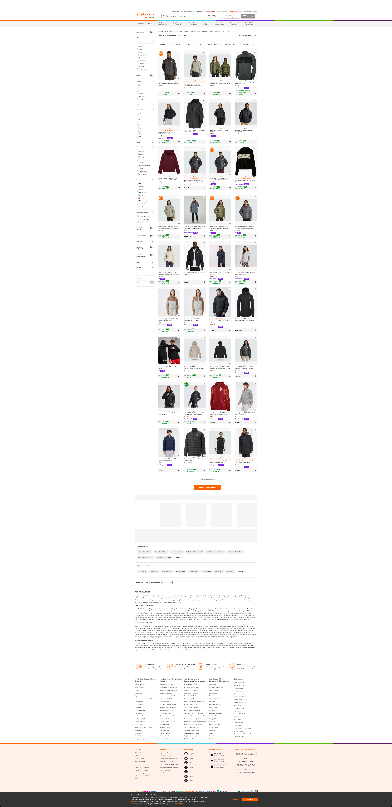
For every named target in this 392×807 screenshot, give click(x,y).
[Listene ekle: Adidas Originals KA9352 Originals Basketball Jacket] (229, 429)
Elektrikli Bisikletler (140, 684)
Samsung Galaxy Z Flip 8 (240, 731)
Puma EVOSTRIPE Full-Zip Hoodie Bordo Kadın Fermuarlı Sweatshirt (167, 179)
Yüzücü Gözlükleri (140, 736)
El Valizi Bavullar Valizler (190, 704)
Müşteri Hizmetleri (222, 11)
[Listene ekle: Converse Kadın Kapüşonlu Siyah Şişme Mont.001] (178, 383)
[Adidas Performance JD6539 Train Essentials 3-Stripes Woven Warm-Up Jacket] (195, 397)
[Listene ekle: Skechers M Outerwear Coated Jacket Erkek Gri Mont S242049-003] (204, 197)
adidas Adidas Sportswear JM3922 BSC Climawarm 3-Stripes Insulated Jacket (168, 82)
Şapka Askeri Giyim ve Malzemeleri (194, 716)
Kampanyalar (199, 11)
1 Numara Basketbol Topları (191, 727)
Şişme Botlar (212, 684)
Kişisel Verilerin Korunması (142, 767)
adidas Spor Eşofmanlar (166, 719)
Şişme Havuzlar (139, 701)
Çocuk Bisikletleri (139, 687)
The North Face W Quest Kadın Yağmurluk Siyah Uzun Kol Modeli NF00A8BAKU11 (244, 319)
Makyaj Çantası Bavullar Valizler (193, 710)
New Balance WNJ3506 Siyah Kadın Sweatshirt (245, 181)
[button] (169, 93)
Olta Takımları (138, 713)
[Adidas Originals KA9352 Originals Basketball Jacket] (220, 443)
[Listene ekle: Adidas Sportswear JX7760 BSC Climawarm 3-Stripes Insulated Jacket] (178, 197)
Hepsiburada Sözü (239, 682)
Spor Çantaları (213, 719)
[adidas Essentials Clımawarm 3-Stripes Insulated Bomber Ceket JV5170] (195, 66)
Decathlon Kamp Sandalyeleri (168, 704)
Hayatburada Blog (164, 753)
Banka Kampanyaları (165, 773)
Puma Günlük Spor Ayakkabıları (168, 690)
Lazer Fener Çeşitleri (190, 696)
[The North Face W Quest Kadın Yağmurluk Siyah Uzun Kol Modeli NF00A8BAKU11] (246, 302)
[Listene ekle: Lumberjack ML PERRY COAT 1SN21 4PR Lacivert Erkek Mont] (178, 429)
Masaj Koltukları (213, 707)
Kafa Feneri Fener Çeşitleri (191, 693)
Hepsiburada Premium (235, 11)
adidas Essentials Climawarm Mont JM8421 (219, 130)
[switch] (152, 32)
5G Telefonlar (237, 719)
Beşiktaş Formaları (140, 721)
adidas (141, 46)
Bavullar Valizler (139, 693)
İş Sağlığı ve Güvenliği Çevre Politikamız (145, 776)
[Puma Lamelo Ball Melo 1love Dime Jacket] (169, 351)
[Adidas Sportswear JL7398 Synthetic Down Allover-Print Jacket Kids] (220, 66)
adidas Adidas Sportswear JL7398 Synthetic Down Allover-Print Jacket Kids (219, 82)
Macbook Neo (238, 705)
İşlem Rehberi (163, 776)
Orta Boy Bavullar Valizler (191, 690)
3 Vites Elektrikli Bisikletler (191, 699)
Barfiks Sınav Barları (140, 716)
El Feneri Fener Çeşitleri (190, 684)
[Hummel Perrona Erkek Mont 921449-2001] (220, 302)
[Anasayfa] (159, 31)
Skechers (141, 66)
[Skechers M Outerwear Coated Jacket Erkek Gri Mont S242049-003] (195, 210)
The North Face (143, 58)
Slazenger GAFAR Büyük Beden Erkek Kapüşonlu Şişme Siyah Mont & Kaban (219, 367)
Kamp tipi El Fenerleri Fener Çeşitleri (194, 701)
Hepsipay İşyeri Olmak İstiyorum (168, 758)
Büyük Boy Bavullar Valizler (191, 687)
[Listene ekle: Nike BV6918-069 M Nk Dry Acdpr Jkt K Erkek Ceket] (255, 52)
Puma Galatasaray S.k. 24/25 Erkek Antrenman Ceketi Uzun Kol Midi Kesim (219, 413)
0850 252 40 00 (245, 765)
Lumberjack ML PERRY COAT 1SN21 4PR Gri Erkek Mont (245, 413)
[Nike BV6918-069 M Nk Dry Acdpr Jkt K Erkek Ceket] (246, 66)
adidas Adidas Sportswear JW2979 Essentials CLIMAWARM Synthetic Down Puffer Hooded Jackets (219, 227)
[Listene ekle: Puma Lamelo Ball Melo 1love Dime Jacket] (178, 337)
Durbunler (212, 721)
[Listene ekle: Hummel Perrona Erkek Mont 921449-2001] (229, 289)
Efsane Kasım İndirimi (240, 694)
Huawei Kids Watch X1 (240, 696)
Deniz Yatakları (213, 736)
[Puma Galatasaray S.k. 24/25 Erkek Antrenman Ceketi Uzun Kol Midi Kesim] (220, 397)
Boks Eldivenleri (213, 739)
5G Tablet (236, 717)
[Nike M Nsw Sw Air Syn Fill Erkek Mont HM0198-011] (195, 256)
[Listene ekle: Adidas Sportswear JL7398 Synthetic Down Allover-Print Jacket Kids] (229, 52)
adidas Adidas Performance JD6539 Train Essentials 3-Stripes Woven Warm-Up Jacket (194, 413)
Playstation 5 (237, 711)
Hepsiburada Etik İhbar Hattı (246, 772)
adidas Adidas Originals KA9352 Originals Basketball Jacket (218, 461)
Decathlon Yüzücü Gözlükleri (167, 721)
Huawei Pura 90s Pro (240, 702)
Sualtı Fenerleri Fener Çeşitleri (192, 719)
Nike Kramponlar (164, 701)
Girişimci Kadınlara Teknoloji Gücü (169, 764)
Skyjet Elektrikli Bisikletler (166, 710)
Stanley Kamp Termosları (166, 684)
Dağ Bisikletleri (213, 693)
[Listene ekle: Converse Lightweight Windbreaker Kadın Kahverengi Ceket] (178, 289)
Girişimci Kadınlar (210, 11)
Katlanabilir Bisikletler (215, 704)
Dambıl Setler (138, 730)
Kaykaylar (212, 730)
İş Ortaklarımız (139, 756)
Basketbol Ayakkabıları (215, 713)
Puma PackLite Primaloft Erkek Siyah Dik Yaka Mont (194, 459)
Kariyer (137, 764)
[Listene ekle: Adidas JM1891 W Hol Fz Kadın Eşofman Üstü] (178, 100)
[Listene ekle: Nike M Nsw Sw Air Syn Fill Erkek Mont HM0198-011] (204, 243)
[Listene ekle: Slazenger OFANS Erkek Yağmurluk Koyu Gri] (229, 243)
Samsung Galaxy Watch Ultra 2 (242, 734)
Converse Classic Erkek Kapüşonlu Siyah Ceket (244, 130)
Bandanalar (212, 696)
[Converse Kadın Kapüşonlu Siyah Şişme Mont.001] (169, 397)
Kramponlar (138, 707)
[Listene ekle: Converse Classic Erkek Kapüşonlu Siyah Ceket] (255, 100)
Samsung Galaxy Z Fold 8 (241, 725)
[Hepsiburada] (144, 14)
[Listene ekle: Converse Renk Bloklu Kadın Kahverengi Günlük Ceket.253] (204, 289)
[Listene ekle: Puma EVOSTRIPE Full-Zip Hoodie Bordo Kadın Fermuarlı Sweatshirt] (178, 148)
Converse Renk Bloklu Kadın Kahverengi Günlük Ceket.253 (192, 319)
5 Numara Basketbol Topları (191, 733)
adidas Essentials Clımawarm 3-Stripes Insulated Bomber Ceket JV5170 (193, 85)
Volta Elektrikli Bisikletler (166, 699)
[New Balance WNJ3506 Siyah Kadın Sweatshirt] (246, 162)
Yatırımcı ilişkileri (139, 758)
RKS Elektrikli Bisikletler (166, 693)
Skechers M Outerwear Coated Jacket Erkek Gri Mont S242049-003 (194, 227)
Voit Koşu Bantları (164, 724)
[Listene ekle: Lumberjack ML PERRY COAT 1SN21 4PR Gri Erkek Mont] (255, 383)
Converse (141, 63)
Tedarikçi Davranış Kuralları (167, 761)
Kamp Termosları (139, 704)
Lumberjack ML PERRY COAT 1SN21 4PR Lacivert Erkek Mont (168, 459)
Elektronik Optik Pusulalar (216, 687)
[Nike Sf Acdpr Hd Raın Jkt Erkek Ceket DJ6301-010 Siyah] (195, 114)
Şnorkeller (212, 701)
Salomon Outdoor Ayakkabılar (168, 696)
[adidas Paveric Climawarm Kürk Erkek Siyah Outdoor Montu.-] (246, 443)
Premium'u (146, 17)
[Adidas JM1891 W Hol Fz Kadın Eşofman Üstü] (169, 114)
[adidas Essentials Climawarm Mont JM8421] (220, 114)
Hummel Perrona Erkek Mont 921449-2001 (220, 321)
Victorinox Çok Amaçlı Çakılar (168, 716)
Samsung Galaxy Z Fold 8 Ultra (242, 728)
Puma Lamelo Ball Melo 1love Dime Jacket (168, 367)
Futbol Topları (138, 724)
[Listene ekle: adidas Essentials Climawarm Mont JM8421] (229, 100)
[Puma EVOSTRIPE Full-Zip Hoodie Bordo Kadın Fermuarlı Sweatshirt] (169, 162)
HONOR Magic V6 (239, 737)
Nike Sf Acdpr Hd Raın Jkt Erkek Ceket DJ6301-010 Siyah (194, 130)
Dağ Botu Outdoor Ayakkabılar (192, 736)
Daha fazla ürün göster (207, 487)
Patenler (137, 690)
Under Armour (143, 69)
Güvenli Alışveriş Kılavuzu (142, 773)
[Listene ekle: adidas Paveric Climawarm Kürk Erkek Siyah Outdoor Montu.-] (255, 429)
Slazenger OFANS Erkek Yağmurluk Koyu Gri (219, 273)
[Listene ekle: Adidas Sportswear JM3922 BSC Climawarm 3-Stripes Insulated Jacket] (178, 52)
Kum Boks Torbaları (214, 716)
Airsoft (211, 733)
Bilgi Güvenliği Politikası (141, 770)
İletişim (137, 778)
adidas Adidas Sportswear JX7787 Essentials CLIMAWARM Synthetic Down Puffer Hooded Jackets (219, 179)
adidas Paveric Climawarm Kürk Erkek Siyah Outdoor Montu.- (244, 461)
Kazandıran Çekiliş (239, 708)
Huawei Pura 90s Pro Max (241, 699)
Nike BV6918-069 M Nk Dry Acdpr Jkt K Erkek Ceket (244, 82)
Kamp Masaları (139, 733)
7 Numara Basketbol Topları (191, 730)
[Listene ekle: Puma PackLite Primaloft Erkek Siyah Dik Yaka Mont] (204, 429)
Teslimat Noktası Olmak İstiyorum (169, 767)
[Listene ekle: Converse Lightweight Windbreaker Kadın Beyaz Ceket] (255, 243)
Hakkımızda (138, 753)
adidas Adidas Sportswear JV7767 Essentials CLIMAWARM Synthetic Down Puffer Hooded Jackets (244, 367)
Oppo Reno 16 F (238, 722)
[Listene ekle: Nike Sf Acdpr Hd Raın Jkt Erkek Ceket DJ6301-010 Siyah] (204, 100)
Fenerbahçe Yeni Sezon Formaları (144, 699)
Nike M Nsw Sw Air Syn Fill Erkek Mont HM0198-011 (194, 273)
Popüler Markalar (238, 691)
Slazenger (142, 60)
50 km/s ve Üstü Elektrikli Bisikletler (194, 713)
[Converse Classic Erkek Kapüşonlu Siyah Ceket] (246, 114)
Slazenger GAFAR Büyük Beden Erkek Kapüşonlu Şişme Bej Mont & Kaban (194, 367)
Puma (140, 49)
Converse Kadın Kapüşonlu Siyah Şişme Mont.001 (167, 413)
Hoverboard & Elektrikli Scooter (143, 727)
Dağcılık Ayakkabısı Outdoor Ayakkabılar (195, 721)
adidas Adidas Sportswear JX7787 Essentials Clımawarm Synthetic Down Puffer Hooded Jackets (194, 181)
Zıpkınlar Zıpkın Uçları (215, 699)
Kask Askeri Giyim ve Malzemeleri (193, 724)
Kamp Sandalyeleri (140, 710)
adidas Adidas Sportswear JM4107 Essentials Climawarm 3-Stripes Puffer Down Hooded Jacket (169, 273)
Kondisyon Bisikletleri (140, 719)
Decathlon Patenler (165, 733)
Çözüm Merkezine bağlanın (245, 754)
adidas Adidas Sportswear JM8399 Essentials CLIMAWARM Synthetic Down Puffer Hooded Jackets (245, 227)
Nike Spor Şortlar (164, 739)
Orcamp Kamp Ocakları (166, 713)
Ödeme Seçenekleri (165, 770)
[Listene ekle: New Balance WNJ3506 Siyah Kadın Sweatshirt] (255, 148)
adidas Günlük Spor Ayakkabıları (168, 687)
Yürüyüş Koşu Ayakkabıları (142, 739)
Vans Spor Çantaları (165, 730)
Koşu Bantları (138, 696)
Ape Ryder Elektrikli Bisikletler (168, 707)
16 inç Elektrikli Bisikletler (191, 707)
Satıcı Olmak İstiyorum (166, 756)
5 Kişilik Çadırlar (213, 710)
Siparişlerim (175, 11)
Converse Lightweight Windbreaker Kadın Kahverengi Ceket (168, 319)
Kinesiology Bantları (214, 724)
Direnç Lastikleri (213, 690)
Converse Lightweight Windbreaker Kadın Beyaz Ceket (245, 273)
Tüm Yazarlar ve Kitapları (241, 685)
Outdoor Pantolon (214, 727)
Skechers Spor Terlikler (166, 736)
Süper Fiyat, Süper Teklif (187, 11)
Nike (140, 52)
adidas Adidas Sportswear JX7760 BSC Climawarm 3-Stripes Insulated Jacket (168, 227)
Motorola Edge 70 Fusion (241, 714)
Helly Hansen (142, 55)
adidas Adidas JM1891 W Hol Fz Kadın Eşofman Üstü (167, 133)
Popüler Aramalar (238, 688)
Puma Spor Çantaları (165, 727)
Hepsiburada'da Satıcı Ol (250, 11)
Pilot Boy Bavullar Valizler (191, 739)
